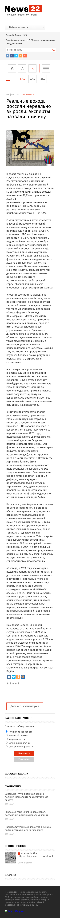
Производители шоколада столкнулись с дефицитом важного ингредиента (28, 829)
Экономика (28, 94)
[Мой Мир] (23, 677)
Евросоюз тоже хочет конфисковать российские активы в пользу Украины (26, 814)
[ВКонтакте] (9, 677)
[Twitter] (14, 677)
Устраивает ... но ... (18, 739)
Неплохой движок (18, 735)
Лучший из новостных (20, 732)
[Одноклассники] (18, 677)
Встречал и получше (19, 743)
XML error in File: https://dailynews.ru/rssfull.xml (35, 855)
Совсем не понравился (20, 747)
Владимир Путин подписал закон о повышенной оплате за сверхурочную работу (26, 797)
